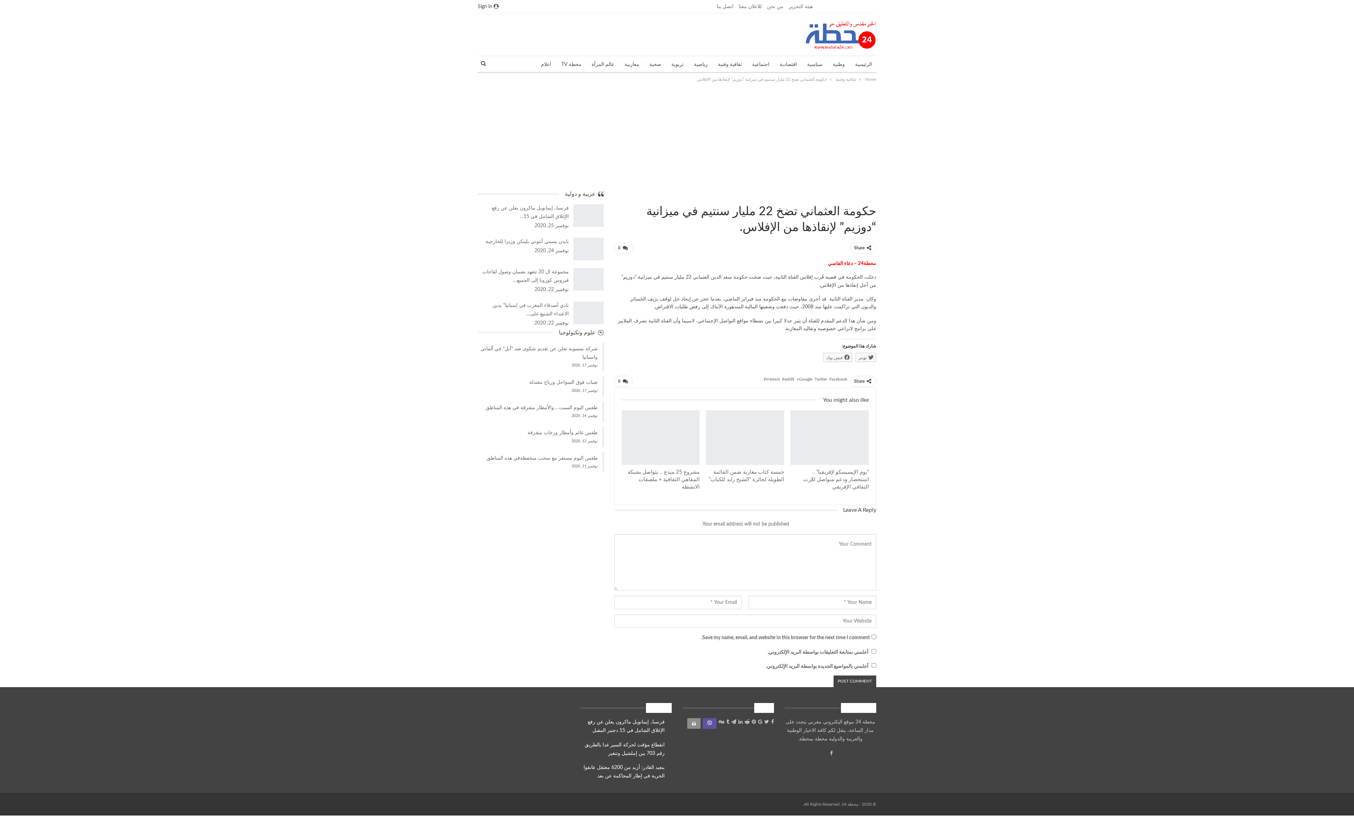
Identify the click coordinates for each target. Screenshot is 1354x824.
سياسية (815, 64)
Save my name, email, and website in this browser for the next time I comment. (785, 637)
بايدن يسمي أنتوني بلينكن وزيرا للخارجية (527, 241)
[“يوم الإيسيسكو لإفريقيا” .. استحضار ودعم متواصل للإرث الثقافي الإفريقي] (830, 437)
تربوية (677, 64)
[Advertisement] (677, 136)
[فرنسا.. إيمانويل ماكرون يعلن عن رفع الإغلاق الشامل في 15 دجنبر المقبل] (588, 215)
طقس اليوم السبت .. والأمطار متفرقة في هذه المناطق (542, 407)
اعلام (546, 64)
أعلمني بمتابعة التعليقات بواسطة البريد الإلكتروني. (818, 652)
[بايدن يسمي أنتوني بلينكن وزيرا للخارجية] (588, 249)
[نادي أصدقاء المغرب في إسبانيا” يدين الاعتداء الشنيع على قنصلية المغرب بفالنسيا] (588, 313)
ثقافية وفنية (730, 64)
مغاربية (631, 64)
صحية (655, 64)
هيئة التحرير (801, 6)
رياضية (701, 64)
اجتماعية (760, 64)
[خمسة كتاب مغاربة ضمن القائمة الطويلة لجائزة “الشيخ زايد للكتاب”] (745, 437)
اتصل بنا (725, 6)
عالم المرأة (603, 64)
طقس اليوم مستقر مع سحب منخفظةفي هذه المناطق (542, 458)
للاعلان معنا (750, 6)
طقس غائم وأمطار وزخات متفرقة (562, 432)
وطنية (839, 64)
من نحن (775, 6)
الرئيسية (863, 64)
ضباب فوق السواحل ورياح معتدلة (563, 382)
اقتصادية (788, 64)
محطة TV (571, 64)
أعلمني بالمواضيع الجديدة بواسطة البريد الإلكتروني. (817, 666)
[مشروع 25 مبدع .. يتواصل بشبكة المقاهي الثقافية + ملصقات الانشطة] (661, 437)
